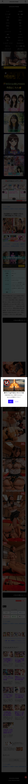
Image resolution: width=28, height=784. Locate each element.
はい (11, 401)
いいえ (16, 401)
